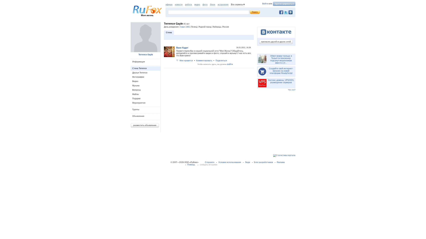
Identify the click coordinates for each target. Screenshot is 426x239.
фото (205, 4)
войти (230, 64)
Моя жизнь (147, 15)
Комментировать (204, 60)
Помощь (191, 164)
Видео (135, 81)
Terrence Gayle (145, 54)
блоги (212, 4)
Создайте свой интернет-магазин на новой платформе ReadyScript (281, 70)
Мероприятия (138, 103)
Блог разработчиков (263, 162)
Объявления (138, 116)
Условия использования (229, 162)
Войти (265, 3)
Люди (247, 162)
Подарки (136, 98)
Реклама (281, 162)
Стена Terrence (139, 68)
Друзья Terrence (139, 73)
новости (179, 4)
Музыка (135, 85)
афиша (169, 4)
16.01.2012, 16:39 (243, 47)
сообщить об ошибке (208, 165)
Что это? (291, 90)
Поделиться (221, 60)
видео (197, 4)
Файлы (135, 94)
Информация (138, 62)
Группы (135, 109)
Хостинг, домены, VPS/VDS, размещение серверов (281, 81)
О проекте (209, 162)
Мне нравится (186, 60)
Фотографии (138, 77)
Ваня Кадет (182, 47)
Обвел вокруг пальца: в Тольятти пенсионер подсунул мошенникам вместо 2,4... (281, 59)
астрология (223, 4)
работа (188, 4)
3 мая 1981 (185, 27)
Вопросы (136, 90)
